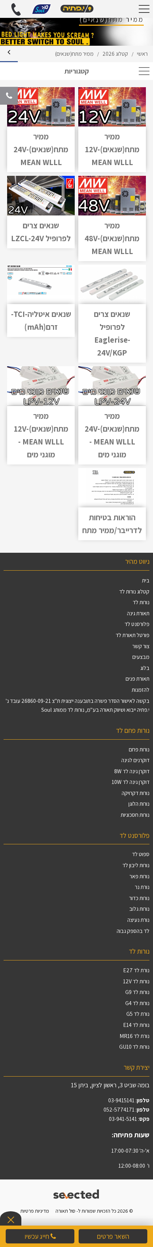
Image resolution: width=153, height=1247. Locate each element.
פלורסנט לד (137, 624)
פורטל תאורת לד (132, 635)
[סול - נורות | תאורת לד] (76, 9)
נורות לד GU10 (134, 1046)
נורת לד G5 (137, 1014)
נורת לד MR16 (134, 1036)
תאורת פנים (137, 678)
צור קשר (140, 646)
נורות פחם (139, 749)
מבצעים (140, 657)
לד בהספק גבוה (133, 931)
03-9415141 (121, 1100)
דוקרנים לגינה (135, 760)
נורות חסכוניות (135, 815)
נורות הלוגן (138, 804)
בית (145, 580)
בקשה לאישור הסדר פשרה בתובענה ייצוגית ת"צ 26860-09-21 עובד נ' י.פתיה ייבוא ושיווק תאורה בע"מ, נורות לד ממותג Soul (77, 705)
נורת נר (142, 887)
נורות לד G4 (137, 1003)
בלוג (144, 668)
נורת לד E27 (136, 970)
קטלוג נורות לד (134, 591)
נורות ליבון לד (135, 865)
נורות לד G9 (137, 992)
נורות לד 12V (136, 981)
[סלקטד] (76, 1193)
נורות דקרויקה (135, 793)
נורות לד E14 (136, 1025)
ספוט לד (140, 854)
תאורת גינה (138, 613)
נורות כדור (139, 898)
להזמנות (140, 690)
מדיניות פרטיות (34, 1210)
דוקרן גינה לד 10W (130, 782)
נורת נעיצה (138, 920)
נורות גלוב (139, 909)
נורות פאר (139, 876)
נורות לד (141, 602)
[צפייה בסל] (41, 8)
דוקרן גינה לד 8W (131, 771)
